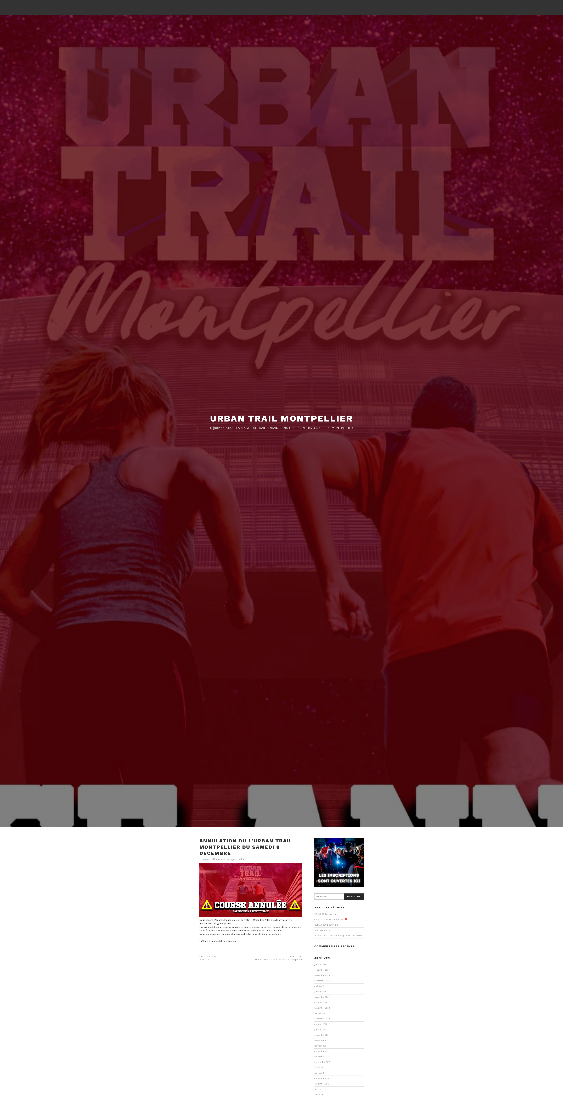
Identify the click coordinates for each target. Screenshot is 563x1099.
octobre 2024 (320, 1002)
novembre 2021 (321, 1040)
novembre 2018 (321, 1084)
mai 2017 (318, 1089)
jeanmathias (239, 859)
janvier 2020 (320, 1046)
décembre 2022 (322, 1018)
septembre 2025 (322, 981)
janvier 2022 (320, 1029)
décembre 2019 (321, 1051)
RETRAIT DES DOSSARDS (326, 925)
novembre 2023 (322, 1008)
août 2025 (319, 986)
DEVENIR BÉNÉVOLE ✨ (325, 930)
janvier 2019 (320, 1073)
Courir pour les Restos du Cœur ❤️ (330, 919)
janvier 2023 (320, 1013)
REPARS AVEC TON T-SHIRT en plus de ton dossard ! (338, 936)
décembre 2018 (321, 1078)
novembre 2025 (322, 975)
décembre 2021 (321, 1035)
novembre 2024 (322, 997)
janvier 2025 (320, 991)
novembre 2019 (321, 1056)
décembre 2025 (322, 970)
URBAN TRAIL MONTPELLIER (281, 418)
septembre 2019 (322, 1062)
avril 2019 (318, 1067)
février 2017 (319, 1094)
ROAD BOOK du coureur (325, 914)
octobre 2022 (320, 1024)
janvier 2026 (320, 964)
